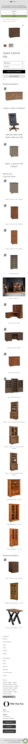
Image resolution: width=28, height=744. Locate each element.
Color (6, 66)
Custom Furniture (7, 672)
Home (4, 19)
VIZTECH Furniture (16, 742)
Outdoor (5, 650)
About (4, 663)
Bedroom (5, 639)
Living (4, 645)
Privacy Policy (20, 740)
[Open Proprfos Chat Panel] (25, 741)
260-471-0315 (6, 711)
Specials (5, 666)
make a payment (9, 731)
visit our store (9, 722)
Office (8, 19)
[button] (23, 25)
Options (5, 653)
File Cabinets (13, 19)
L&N (4, 79)
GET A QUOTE (14, 76)
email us (9, 726)
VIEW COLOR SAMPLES (14, 72)
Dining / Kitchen (7, 642)
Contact (5, 675)
